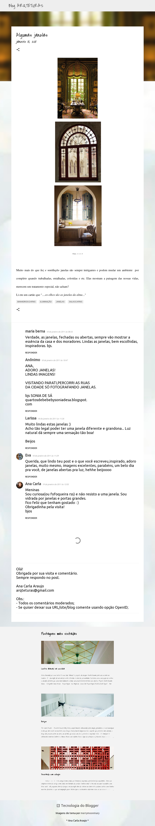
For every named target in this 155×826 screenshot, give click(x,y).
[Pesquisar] (47, 5)
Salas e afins (75, 302)
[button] (18, 50)
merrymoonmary (90, 813)
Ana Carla (33, 484)
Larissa (30, 418)
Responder (31, 352)
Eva (28, 455)
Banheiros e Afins (26, 302)
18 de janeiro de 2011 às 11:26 (51, 419)
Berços (44, 721)
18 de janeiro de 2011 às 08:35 (59, 332)
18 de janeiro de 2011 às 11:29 (45, 456)
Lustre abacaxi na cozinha (53, 668)
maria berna (35, 331)
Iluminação (45, 302)
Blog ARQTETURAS (25, 5)
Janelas (60, 302)
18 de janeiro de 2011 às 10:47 (54, 360)
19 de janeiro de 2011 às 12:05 (55, 484)
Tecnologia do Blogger (79, 806)
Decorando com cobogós (50, 774)
